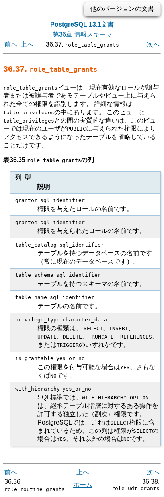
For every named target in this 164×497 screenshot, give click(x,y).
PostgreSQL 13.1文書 (82, 24)
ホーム (82, 484)
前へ (10, 44)
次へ (153, 44)
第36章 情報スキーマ (82, 34)
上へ (27, 44)
